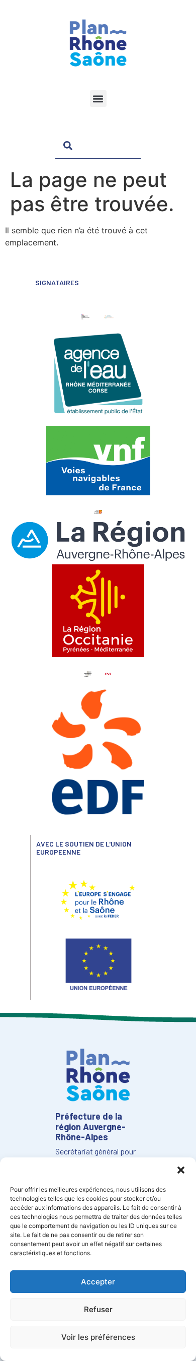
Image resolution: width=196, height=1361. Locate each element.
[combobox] (98, 145)
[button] (181, 1170)
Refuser (98, 1309)
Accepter (98, 1281)
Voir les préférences (98, 1337)
